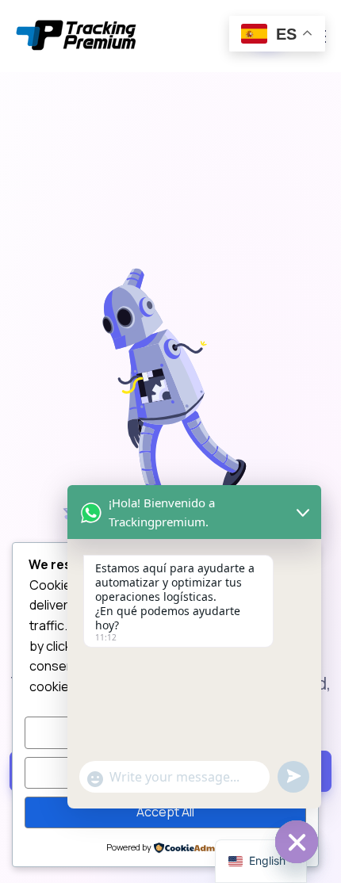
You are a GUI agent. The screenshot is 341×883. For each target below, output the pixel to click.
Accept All (165, 811)
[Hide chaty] (296, 841)
